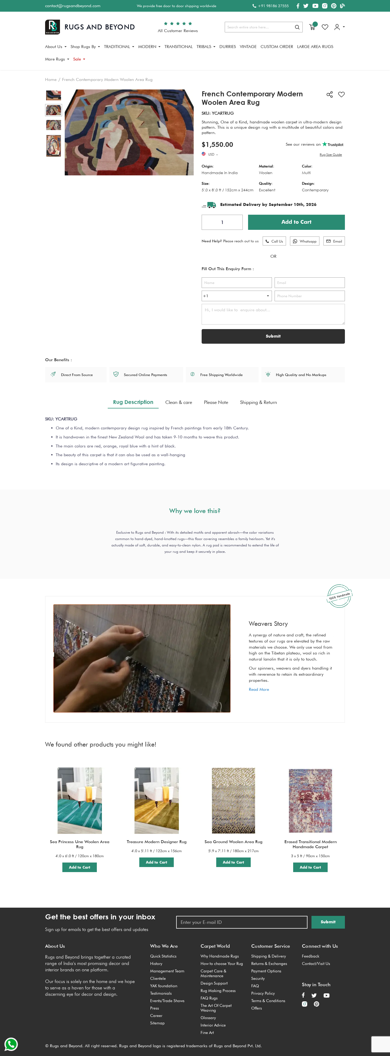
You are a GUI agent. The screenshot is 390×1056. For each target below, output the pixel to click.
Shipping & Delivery (268, 956)
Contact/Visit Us (316, 963)
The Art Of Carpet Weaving (216, 1008)
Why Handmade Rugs (220, 956)
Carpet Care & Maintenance (213, 973)
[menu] (195, 54)
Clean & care (178, 402)
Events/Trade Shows (167, 1000)
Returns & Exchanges (269, 963)
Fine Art (207, 1032)
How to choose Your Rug (222, 963)
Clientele (158, 978)
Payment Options (266, 971)
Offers (256, 1008)
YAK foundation (163, 986)
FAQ (255, 986)
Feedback (310, 956)
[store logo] (90, 27)
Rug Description (133, 402)
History (156, 963)
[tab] (133, 402)
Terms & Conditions (268, 1000)
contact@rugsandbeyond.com (73, 5)
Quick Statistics (163, 956)
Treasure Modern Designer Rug (157, 841)
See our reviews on (304, 144)
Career (156, 1015)
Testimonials (161, 993)
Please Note (216, 402)
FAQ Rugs (209, 998)
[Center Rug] (53, 110)
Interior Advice (213, 1025)
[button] (214, 154)
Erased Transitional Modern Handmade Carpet (310, 844)
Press (154, 1008)
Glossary (208, 1017)
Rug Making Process (218, 990)
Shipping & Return (258, 402)
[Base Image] (53, 146)
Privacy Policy (263, 993)
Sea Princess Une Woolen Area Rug (79, 844)
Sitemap (157, 1023)
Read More (259, 689)
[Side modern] (53, 95)
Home (51, 79)
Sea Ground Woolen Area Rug (233, 841)
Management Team (167, 971)
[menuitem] (56, 46)
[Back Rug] (53, 125)
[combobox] (264, 27)
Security (258, 978)
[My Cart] (312, 27)
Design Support (214, 983)
